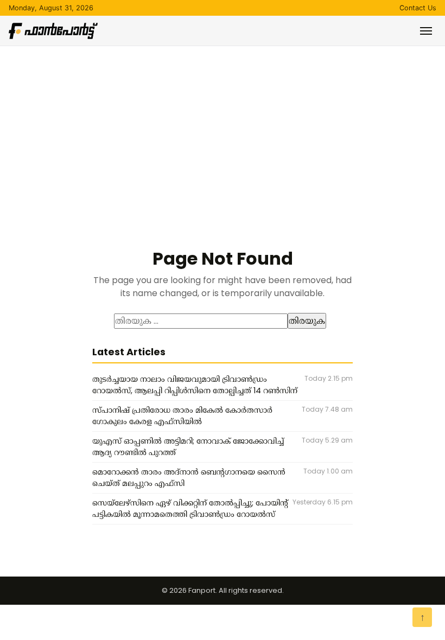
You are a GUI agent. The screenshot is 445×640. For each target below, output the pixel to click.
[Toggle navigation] (426, 31)
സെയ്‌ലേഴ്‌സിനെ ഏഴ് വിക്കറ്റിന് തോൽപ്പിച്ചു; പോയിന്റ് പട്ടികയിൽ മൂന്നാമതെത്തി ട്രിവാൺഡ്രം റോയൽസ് (190, 508)
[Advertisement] (222, 127)
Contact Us (417, 8)
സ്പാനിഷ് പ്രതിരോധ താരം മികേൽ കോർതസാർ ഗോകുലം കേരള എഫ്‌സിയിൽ (182, 416)
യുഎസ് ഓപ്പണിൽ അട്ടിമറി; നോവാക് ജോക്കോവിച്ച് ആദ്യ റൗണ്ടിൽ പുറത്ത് (188, 447)
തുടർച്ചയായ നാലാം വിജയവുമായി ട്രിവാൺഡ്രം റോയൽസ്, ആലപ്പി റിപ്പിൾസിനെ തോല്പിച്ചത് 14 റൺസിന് (194, 385)
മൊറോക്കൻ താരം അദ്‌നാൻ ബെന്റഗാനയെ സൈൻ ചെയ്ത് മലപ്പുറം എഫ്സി (188, 477)
